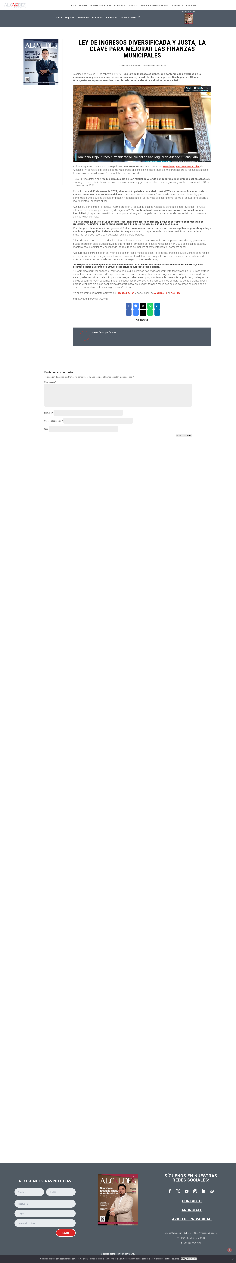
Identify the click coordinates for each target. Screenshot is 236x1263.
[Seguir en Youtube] (186, 1191)
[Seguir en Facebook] (169, 1191)
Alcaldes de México (110, 1254)
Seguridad (70, 17)
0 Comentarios (161, 65)
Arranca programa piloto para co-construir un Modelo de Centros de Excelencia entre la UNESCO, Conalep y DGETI (104, 1134)
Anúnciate (191, 5)
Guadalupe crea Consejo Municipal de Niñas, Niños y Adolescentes (81, 677)
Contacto (192, 1201)
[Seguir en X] (178, 1191)
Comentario (50, 382)
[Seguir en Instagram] (195, 1191)
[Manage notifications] (229, 1250)
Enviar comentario (183, 435)
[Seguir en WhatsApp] (212, 1191)
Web (46, 429)
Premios (118, 5)
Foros (132, 5)
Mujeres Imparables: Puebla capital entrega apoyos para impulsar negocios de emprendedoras (94, 906)
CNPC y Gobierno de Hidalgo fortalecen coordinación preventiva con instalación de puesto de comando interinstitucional (108, 563)
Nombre (48, 413)
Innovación (97, 17)
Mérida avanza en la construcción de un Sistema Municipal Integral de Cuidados (87, 1020)
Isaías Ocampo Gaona (128, 65)
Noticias (83, 5)
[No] (232, 1259)
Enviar (65, 1232)
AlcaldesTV (177, 5)
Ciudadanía (111, 17)
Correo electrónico (53, 421)
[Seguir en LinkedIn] (203, 1191)
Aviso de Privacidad (192, 1219)
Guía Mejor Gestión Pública (155, 5)
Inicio (73, 5)
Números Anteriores (100, 5)
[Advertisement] (36, 135)
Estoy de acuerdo (188, 1259)
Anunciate (192, 1210)
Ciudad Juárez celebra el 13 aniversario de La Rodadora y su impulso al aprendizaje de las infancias (97, 792)
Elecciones (83, 17)
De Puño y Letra (128, 17)
